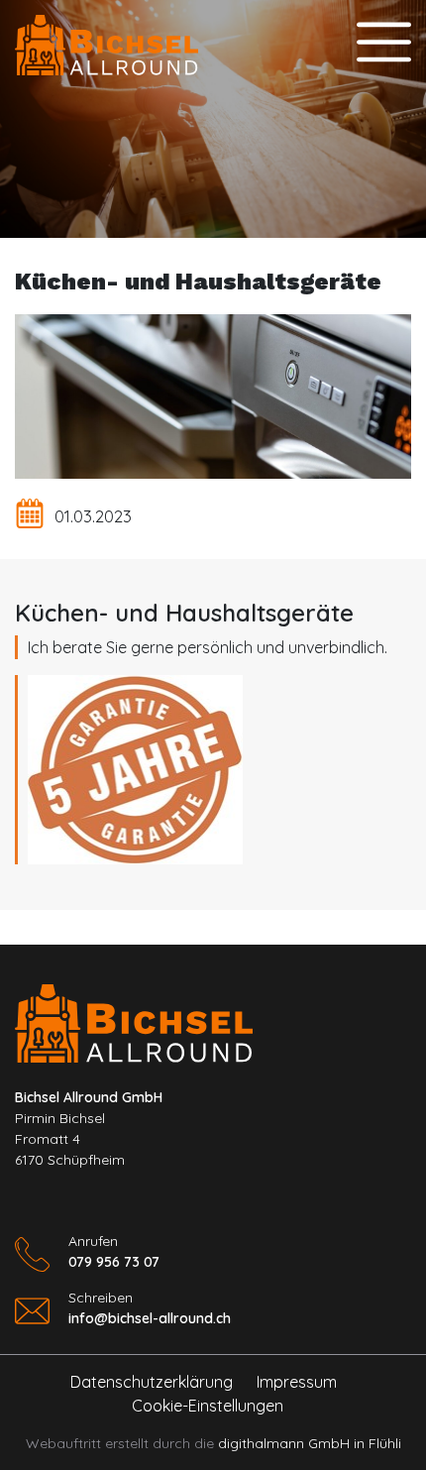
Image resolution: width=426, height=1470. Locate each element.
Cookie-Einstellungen (205, 1405)
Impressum (297, 1382)
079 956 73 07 (114, 1262)
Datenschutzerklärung (151, 1382)
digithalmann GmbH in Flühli (309, 1443)
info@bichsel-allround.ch (149, 1318)
